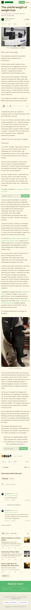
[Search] (28, 533)
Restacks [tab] (11, 478)
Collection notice (15, 598)
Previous (6, 467)
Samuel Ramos (14, 47)
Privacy (20, 597)
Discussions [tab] (13, 533)
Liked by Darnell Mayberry (12, 495)
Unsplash (22, 47)
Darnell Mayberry (9, 18)
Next (25, 467)
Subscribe (21, 2)
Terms (24, 597)
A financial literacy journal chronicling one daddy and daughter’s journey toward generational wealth (11, 554)
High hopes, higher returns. (8, 567)
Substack (7, 606)
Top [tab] (3, 533)
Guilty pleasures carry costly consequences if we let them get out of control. (11, 542)
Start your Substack (11, 602)
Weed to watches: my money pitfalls (10, 539)
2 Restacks (19, 456)
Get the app (23, 602)
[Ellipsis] (29, 493)
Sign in (27, 2)
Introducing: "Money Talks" (10, 552)
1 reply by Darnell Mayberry (14, 505)
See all (4, 576)
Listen (27, 19)
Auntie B (7, 493)
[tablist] (8, 478)
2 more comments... (6, 525)
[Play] (3, 106)
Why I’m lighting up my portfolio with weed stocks (10, 564)
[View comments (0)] (9, 572)
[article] (15, 543)
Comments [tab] (5, 478)
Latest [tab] (7, 533)
